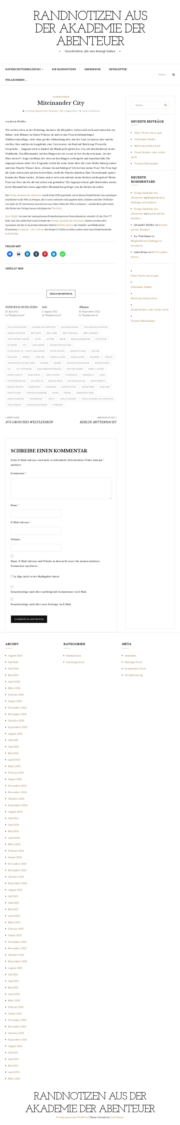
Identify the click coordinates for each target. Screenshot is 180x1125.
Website (15, 539)
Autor (38, 339)
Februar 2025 (16, 772)
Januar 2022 (15, 1013)
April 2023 (14, 915)
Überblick (56, 208)
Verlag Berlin (14, 405)
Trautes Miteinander (146, 163)
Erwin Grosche (57, 351)
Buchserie (12, 345)
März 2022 (14, 1000)
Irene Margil (34, 375)
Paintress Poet (69, 387)
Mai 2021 (13, 1065)
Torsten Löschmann (36, 393)
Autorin (50, 339)
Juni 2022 (13, 981)
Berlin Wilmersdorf (80, 339)
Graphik (57, 363)
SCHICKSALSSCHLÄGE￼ (21, 307)
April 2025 (14, 759)
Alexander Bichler (70, 327)
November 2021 (17, 1026)
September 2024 (17, 805)
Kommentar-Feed (135, 668)
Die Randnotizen (64, 69)
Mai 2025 (13, 753)
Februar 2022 (16, 1007)
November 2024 (17, 792)
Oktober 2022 (16, 954)
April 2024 (14, 837)
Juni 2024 (13, 824)
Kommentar (19, 473)
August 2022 (15, 968)
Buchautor (101, 339)
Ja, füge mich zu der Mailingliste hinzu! (36, 576)
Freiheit (26, 357)
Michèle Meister (65, 225)
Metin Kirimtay (98, 381)
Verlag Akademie (68, 399)
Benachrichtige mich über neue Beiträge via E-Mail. (41, 604)
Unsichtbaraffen (15, 399)
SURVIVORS (11, 233)
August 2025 (15, 733)
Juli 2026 (13, 662)
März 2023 (14, 922)
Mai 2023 (13, 909)
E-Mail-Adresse (21, 522)
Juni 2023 (13, 902)
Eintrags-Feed (133, 662)
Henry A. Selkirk (96, 369)
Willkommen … (16, 79)
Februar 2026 (16, 694)
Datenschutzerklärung (23, 69)
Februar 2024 (16, 850)
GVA (9, 369)
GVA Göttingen (24, 369)
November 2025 (17, 714)
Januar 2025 (15, 779)
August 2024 (15, 811)
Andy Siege (35, 333)
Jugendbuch (71, 375)
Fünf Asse (40, 357)
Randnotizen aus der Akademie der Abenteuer (90, 29)
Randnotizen (61, 96)
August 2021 (15, 1046)
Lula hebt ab (37, 381)
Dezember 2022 (17, 941)
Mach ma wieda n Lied (147, 145)
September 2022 (17, 961)
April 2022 (14, 994)
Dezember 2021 (17, 1020)
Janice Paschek (53, 375)
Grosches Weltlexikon (77, 363)
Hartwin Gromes (75, 369)
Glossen (44, 363)
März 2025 (14, 766)
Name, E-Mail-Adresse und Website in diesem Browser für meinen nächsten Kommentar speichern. (55, 564)
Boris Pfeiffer (12, 216)
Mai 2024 (13, 831)
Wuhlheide (57, 405)
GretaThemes (117, 1117)
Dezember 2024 (17, 785)
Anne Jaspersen (90, 333)
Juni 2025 (13, 746)
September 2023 (17, 883)
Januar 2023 (15, 935)
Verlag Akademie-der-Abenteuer (97, 399)
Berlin (62, 339)
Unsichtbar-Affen (85, 393)
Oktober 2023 (16, 876)
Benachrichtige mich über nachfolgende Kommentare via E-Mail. (48, 591)
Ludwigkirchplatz (16, 381)
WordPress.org (134, 675)
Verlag (51, 399)
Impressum (92, 69)
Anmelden (130, 655)
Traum (55, 393)
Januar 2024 (15, 857)
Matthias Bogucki (76, 381)
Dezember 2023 (17, 863)
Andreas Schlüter (16, 333)
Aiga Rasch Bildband (17, 327)
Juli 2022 (13, 974)
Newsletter (118, 69)
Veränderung (36, 399)
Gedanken (94, 357)
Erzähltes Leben (78, 351)
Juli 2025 (13, 740)
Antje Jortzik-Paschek (18, 339)
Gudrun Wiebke (102, 363)
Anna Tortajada (70, 333)
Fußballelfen (77, 357)
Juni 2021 (13, 1059)
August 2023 (15, 889)
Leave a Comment (90, 111)
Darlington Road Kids (60, 345)
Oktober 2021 (16, 1033)
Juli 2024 (13, 818)
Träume (67, 393)
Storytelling (14, 393)
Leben (102, 375)
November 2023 (17, 870)
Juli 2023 (13, 896)
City (24, 345)
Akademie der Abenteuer (44, 327)
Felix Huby (12, 357)
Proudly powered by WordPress (72, 1117)
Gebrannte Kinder (145, 139)
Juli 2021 (13, 1052)
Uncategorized (75, 662)
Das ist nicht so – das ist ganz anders (26, 351)
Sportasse (105, 387)
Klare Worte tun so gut (148, 132)
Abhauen (84, 307)
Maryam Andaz (55, 381)
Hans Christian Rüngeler (49, 369)
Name (15, 505)
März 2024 (14, 844)
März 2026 (14, 688)
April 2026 (14, 681)
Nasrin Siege (34, 387)
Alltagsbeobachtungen (96, 327)
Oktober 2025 (16, 720)
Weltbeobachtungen (36, 405)
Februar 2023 (16, 928)
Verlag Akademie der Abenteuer (43, 111)
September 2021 (17, 1039)
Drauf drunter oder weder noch (149, 309)
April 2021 (14, 1072)
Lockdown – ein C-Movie (31, 229)
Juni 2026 (13, 668)
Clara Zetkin (38, 345)
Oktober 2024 (16, 798)
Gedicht (109, 357)
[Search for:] (167, 74)
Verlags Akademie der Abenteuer (67, 220)
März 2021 (14, 1078)
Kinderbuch (88, 375)
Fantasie (95, 351)
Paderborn (51, 387)
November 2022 (17, 948)
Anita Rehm (51, 333)
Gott (44, 307)
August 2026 (15, 655)
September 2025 (17, 727)
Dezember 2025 (17, 707)
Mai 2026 (13, 675)
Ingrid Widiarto (15, 375)
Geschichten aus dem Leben (21, 363)
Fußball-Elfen (57, 357)
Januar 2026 (15, 701)
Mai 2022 (13, 987)
